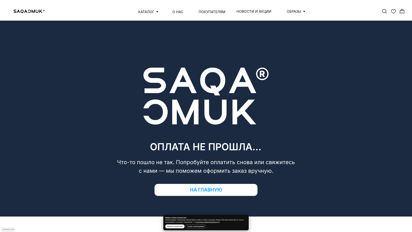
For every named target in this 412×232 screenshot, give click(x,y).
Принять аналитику (175, 226)
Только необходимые (195, 226)
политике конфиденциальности (208, 222)
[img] (29, 11)
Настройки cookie (8, 229)
